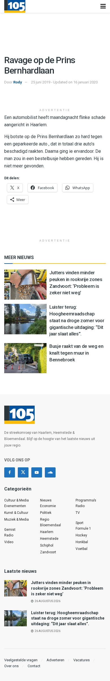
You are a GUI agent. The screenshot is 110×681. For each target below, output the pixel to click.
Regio (44, 519)
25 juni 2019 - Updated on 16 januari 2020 (64, 82)
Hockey (81, 535)
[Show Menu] (103, 6)
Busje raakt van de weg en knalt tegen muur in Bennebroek (76, 352)
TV (78, 513)
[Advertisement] (55, 97)
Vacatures (81, 660)
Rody (17, 82)
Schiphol (46, 545)
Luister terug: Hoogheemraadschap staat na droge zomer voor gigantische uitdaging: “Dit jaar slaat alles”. (76, 320)
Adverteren (55, 660)
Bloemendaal (50, 525)
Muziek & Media (16, 519)
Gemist (10, 530)
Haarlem (46, 532)
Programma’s (86, 500)
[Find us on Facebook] (9, 472)
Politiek (45, 513)
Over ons (11, 666)
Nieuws (46, 500)
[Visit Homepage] (14, 6)
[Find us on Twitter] (23, 472)
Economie (48, 506)
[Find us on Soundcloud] (50, 472)
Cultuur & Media (16, 500)
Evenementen (15, 506)
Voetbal (81, 549)
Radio (8, 535)
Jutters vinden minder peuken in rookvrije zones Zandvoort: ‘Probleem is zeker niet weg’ (67, 588)
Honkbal (82, 542)
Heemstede (49, 539)
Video (8, 542)
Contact (34, 666)
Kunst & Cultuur (16, 513)
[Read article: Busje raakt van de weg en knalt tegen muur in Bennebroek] (25, 358)
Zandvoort (48, 552)
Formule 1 (83, 528)
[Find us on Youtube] (36, 472)
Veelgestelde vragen (21, 660)
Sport (79, 523)
